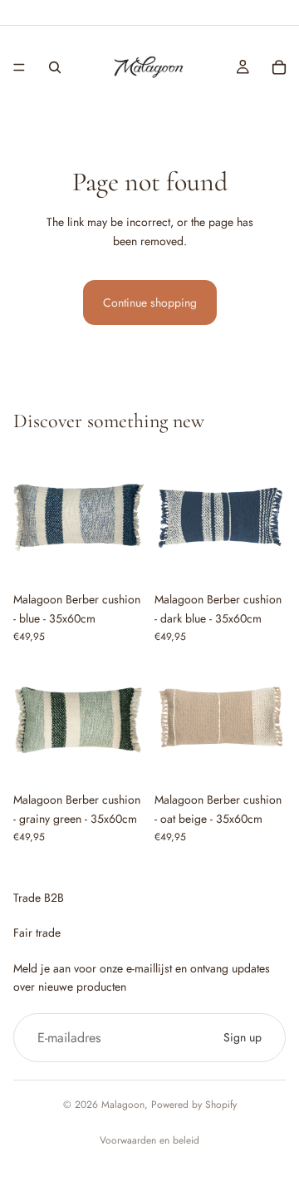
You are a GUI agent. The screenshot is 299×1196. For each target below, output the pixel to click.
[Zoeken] (55, 67)
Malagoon (123, 1104)
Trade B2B (38, 897)
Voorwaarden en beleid (149, 1140)
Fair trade (37, 932)
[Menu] (19, 67)
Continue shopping (150, 302)
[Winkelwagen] (279, 67)
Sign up (242, 1037)
